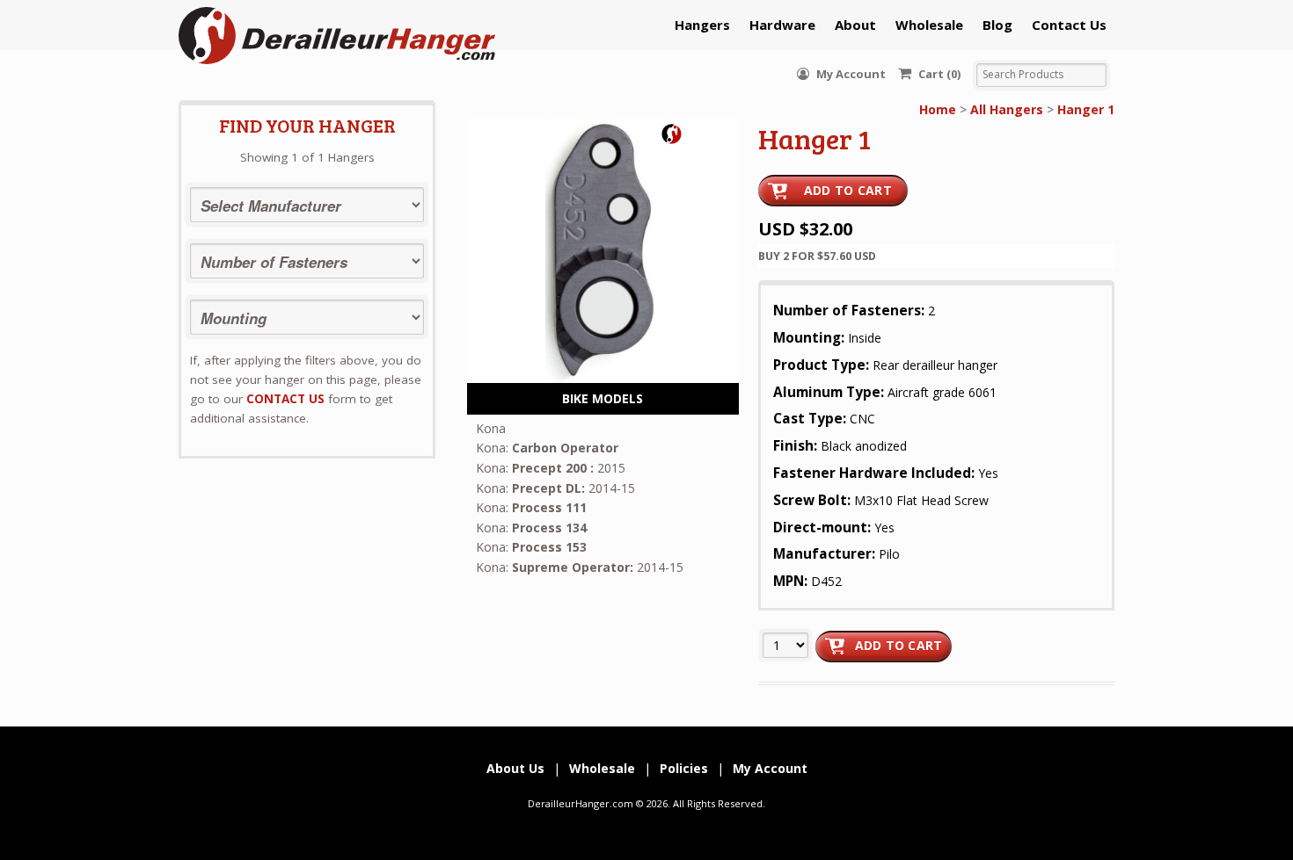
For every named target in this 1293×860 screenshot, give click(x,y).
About (855, 24)
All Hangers (1006, 109)
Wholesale (929, 24)
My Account (850, 74)
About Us (515, 768)
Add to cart (899, 645)
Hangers (702, 24)
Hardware (782, 24)
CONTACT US (285, 399)
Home (937, 109)
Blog (997, 24)
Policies (684, 768)
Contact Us (1069, 24)
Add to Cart (848, 190)
